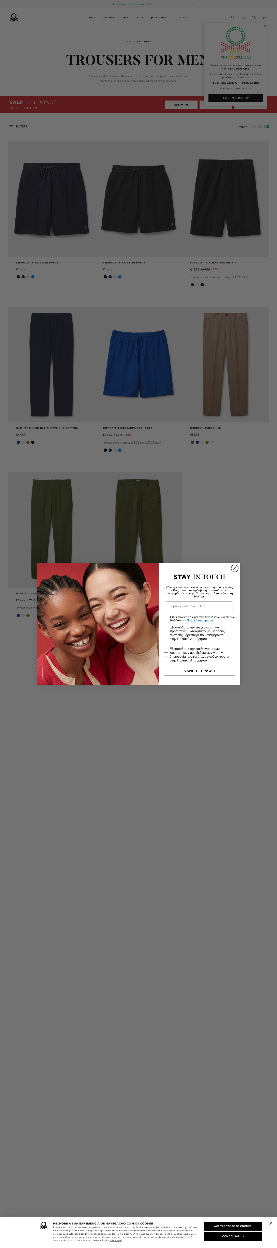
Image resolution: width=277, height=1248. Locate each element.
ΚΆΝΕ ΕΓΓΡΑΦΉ (199, 671)
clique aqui (116, 1240)
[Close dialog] (234, 568)
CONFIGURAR (231, 1236)
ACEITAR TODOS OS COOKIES (232, 1226)
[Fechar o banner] (270, 1223)
